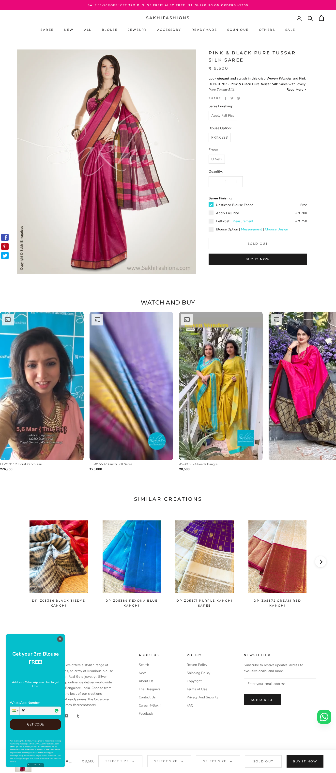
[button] (14, 711)
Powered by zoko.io (35, 765)
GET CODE (35, 724)
